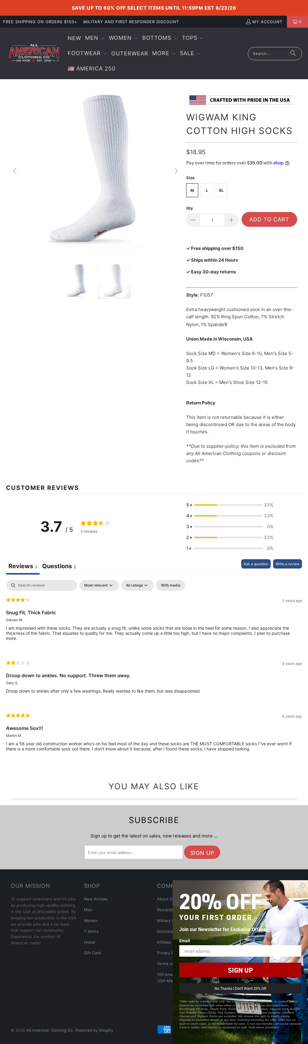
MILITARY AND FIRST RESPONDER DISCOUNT (131, 21)
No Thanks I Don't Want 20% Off (240, 988)
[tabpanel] (154, 671)
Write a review (288, 564)
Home (89, 942)
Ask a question (256, 564)
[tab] (59, 567)
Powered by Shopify (94, 1030)
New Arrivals (96, 898)
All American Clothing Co (49, 1030)
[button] (95, 38)
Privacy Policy (169, 952)
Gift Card (92, 952)
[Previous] (15, 171)
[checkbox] (170, 585)
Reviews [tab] (22, 566)
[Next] (175, 171)
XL (221, 190)
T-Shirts (91, 931)
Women (91, 920)
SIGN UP (240, 970)
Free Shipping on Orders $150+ (40, 21)
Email (184, 940)
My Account (267, 21)
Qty (189, 208)
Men (88, 909)
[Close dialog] (303, 886)
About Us (166, 898)
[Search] (293, 53)
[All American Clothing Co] (34, 53)
